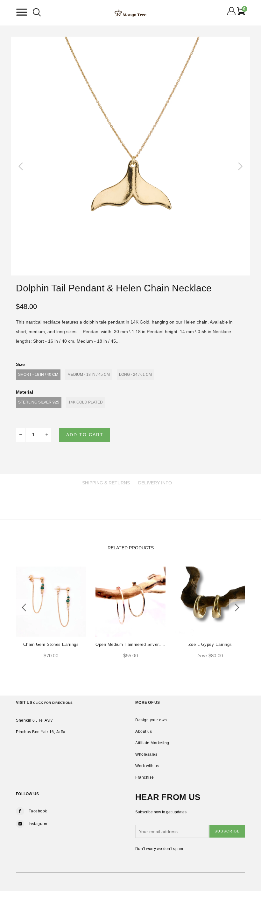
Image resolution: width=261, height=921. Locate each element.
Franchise (144, 777)
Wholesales (146, 754)
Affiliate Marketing (152, 743)
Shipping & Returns (106, 482)
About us (143, 731)
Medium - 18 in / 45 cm (88, 374)
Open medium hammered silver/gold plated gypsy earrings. (156, 644)
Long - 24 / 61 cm (135, 374)
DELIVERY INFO (155, 482)
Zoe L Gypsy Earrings (210, 644)
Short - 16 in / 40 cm (38, 374)
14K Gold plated (85, 402)
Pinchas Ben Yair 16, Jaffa (40, 732)
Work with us (147, 766)
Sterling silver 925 (38, 402)
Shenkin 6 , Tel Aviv (34, 720)
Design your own (151, 720)
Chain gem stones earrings (51, 644)
